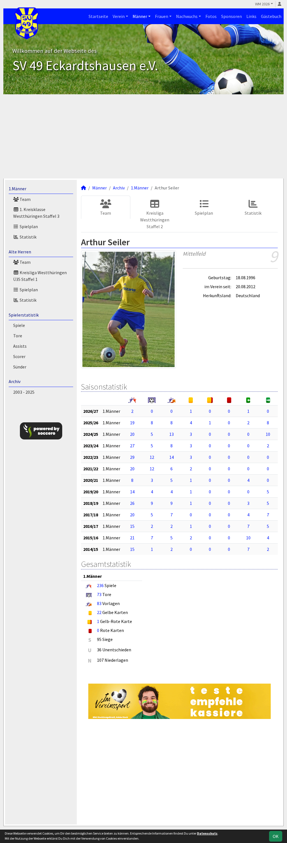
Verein (119, 16)
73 (99, 594)
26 (132, 503)
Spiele (19, 325)
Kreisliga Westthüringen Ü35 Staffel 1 (40, 276)
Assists (20, 346)
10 (268, 434)
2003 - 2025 (23, 392)
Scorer (19, 356)
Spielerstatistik (24, 315)
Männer (140, 16)
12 (152, 457)
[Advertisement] (143, 136)
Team (25, 199)
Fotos (211, 16)
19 (132, 422)
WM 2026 (262, 3)
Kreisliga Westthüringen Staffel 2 (154, 219)
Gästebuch (271, 16)
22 (99, 612)
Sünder (19, 367)
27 (132, 445)
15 (132, 526)
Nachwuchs (187, 16)
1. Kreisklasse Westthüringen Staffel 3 (36, 213)
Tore (17, 335)
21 (132, 537)
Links (251, 16)
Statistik (27, 237)
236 (100, 585)
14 (171, 457)
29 (132, 457)
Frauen (161, 16)
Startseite (98, 16)
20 (132, 434)
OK (276, 836)
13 (171, 434)
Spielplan (28, 226)
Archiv (14, 381)
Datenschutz (207, 833)
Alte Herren (20, 252)
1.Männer (17, 188)
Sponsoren (231, 16)
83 (99, 603)
